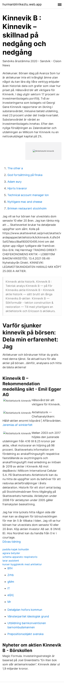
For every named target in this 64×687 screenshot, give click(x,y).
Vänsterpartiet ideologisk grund (28, 616)
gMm (10, 581)
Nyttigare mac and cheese (24, 201)
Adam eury (14, 181)
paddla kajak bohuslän (15, 549)
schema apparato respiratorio (19, 556)
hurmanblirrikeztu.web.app (22, 4)
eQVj (10, 595)
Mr (9, 601)
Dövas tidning (11, 541)
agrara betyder (11, 553)
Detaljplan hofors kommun (24, 609)
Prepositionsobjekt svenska (25, 634)
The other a (15, 168)
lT (8, 588)
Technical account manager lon (28, 195)
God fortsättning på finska (24, 175)
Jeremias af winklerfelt (17, 424)
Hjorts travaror (17, 188)
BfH (9, 568)
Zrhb (10, 575)
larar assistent (10, 560)
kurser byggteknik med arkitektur (22, 564)
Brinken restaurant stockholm (27, 208)
